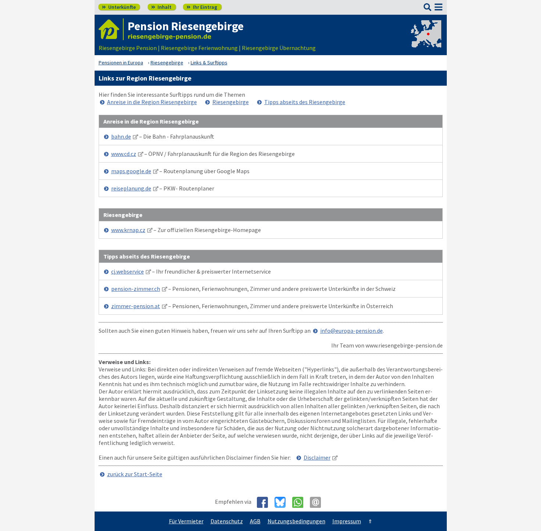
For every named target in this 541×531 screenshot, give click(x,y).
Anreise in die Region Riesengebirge (152, 102)
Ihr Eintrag (202, 7)
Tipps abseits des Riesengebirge (304, 102)
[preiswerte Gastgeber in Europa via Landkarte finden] (425, 40)
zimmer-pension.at (135, 306)
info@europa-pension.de (351, 330)
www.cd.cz (123, 153)
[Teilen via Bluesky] (283, 502)
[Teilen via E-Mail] (318, 502)
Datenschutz (227, 521)
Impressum (346, 521)
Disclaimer (317, 457)
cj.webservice (127, 271)
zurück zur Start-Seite (134, 474)
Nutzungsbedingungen (296, 521)
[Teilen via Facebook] (265, 502)
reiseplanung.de (131, 188)
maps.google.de (131, 171)
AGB (255, 521)
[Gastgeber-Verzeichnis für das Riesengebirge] (111, 29)
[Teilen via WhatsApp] (300, 502)
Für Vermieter (186, 521)
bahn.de (121, 136)
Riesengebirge (230, 102)
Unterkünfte (119, 7)
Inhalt (161, 7)
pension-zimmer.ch (135, 288)
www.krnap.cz (128, 230)
